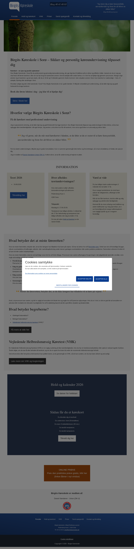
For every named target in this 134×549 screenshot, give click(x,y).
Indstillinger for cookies (67, 285)
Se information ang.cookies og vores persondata (41, 273)
